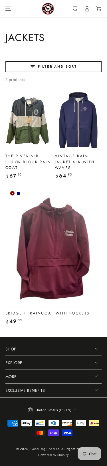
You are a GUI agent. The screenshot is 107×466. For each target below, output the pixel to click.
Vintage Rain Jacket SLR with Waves (74, 161)
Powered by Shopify (53, 455)
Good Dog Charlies (45, 449)
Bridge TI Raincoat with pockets (47, 313)
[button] (75, 8)
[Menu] (8, 8)
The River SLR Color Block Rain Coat (28, 161)
